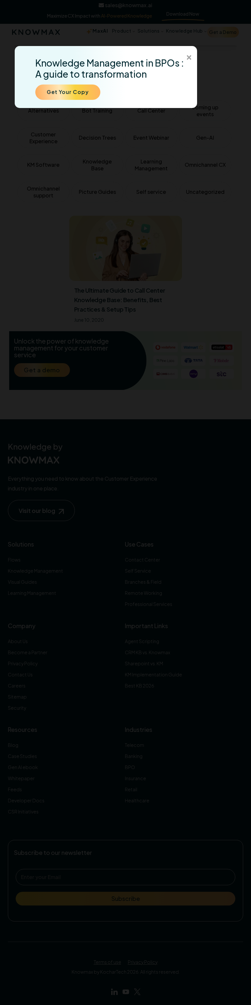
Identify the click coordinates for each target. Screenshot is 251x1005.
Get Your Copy (68, 91)
